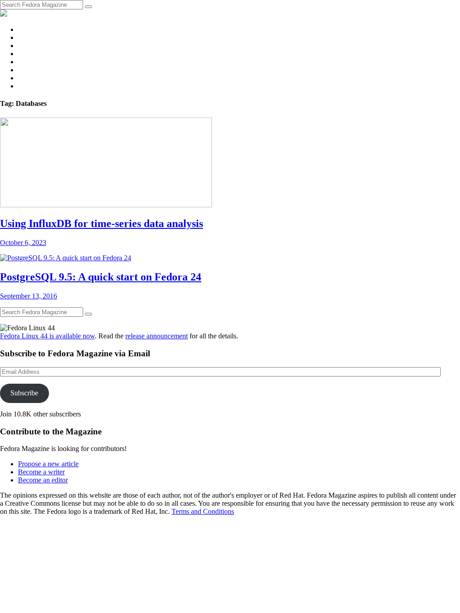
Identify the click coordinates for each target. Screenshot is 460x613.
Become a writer (41, 472)
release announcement (156, 336)
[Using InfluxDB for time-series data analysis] (106, 205)
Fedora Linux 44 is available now (47, 336)
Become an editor (43, 480)
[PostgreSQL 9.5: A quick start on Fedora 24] (65, 258)
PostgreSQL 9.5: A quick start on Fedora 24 (100, 277)
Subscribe (24, 393)
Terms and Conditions (203, 511)
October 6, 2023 (23, 242)
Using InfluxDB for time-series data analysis (101, 223)
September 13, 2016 (28, 296)
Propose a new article (48, 464)
